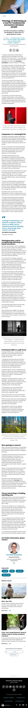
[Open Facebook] (3, 686)
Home (4, 16)
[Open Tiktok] (23, 686)
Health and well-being (14, 41)
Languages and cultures (18, 38)
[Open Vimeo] (14, 689)
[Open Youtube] (10, 686)
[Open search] (16, 705)
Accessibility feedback (8, 697)
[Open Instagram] (7, 686)
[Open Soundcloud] (20, 686)
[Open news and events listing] (19, 705)
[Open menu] (26, 705)
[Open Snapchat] (17, 686)
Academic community (13, 43)
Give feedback (19, 702)
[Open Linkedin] (13, 686)
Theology (19, 571)
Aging (12, 571)
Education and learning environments (14, 39)
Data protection (21, 697)
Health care (6, 575)
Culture (5, 571)
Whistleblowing (9, 701)
